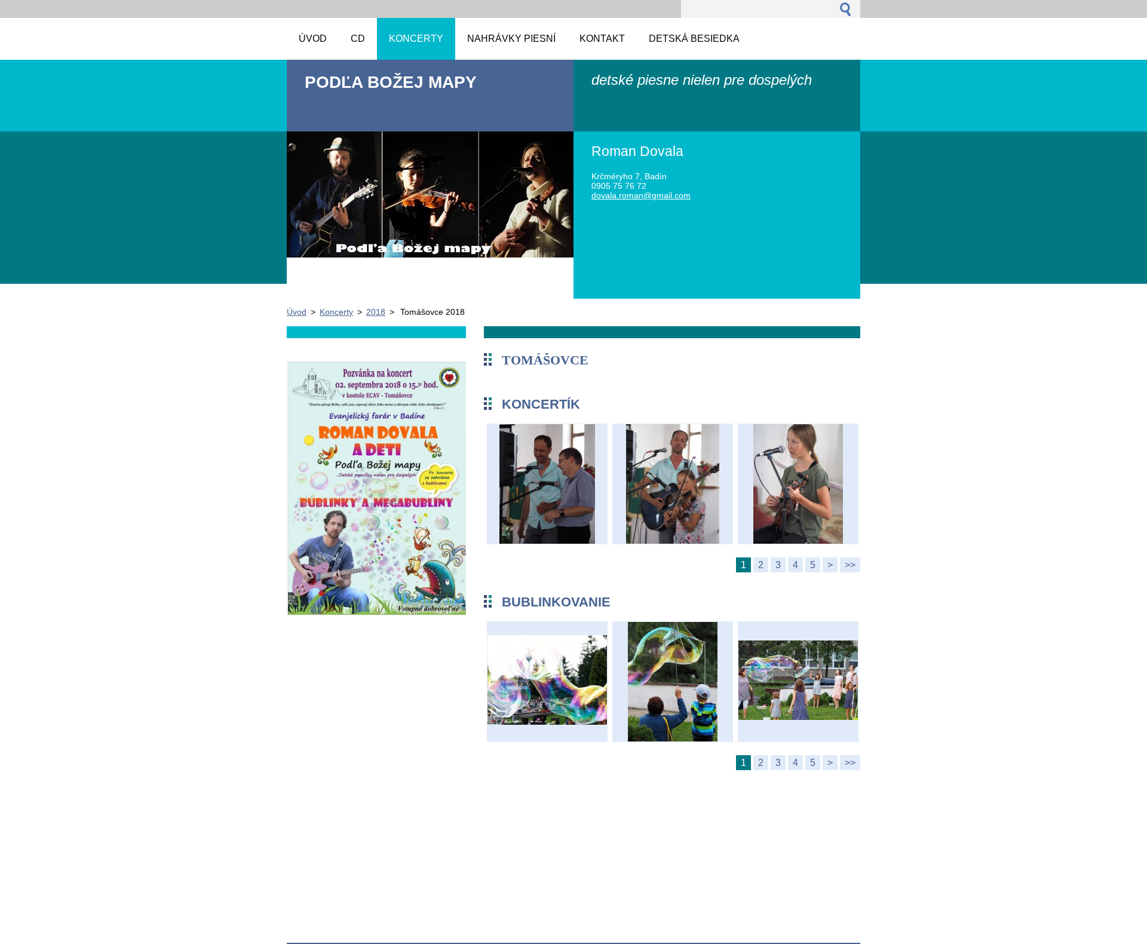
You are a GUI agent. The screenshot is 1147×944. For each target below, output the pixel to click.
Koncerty (336, 312)
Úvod (296, 312)
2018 (375, 312)
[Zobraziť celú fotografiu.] (547, 485)
